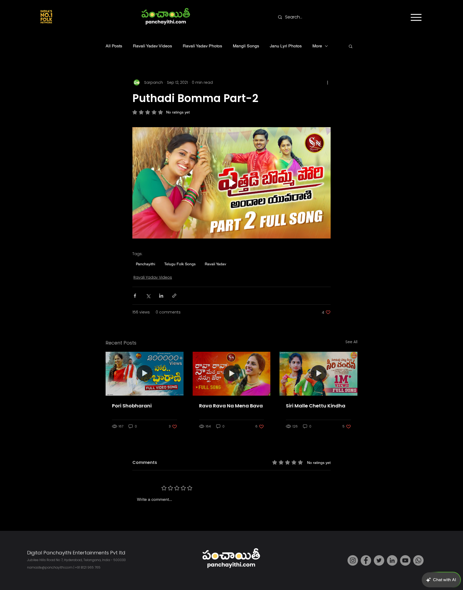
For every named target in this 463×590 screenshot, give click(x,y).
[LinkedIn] (392, 560)
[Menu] (416, 17)
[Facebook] (366, 560)
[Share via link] (174, 295)
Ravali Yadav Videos (152, 45)
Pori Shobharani (132, 405)
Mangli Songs (246, 45)
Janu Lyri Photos (286, 45)
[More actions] (327, 82)
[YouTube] (405, 560)
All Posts (114, 45)
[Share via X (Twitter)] (148, 295)
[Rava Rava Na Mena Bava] (232, 374)
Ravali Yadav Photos (202, 45)
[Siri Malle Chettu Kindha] (318, 373)
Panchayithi (145, 264)
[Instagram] (353, 560)
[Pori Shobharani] (145, 373)
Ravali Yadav (215, 264)
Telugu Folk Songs (180, 264)
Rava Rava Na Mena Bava (231, 405)
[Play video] (231, 183)
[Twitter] (379, 560)
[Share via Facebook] (134, 295)
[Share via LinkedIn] (161, 295)
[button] (350, 46)
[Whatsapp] (418, 560)
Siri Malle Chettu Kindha (315, 405)
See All (351, 342)
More (317, 45)
